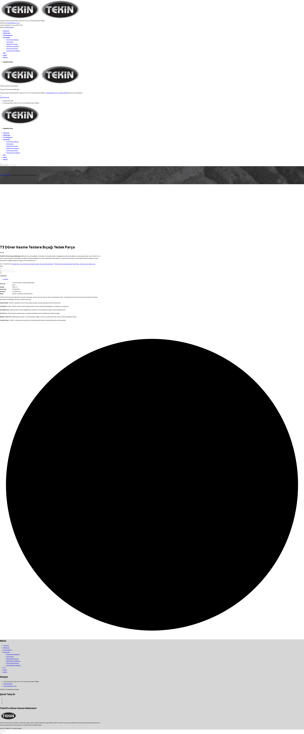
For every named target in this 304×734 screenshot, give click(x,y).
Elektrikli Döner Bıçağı (12, 44)
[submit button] (15, 165)
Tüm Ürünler (23, 264)
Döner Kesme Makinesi (12, 40)
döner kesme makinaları (46, 264)
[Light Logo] (60, 18)
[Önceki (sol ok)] (0, 733)
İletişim (5, 57)
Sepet (5, 55)
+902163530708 (7, 684)
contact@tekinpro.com (13, 23)
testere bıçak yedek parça (87, 264)
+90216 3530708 (8, 27)
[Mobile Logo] (20, 124)
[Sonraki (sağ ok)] (2, 733)
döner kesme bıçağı (33, 264)
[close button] (0, 163)
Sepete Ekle (3, 275)
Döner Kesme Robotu (12, 48)
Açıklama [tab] (5, 279)
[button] (0, 95)
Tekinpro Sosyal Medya (75, 93)
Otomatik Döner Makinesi (13, 51)
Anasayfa (6, 31)
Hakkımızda (6, 33)
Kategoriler (6, 37)
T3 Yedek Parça (15, 264)
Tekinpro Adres (4, 93)
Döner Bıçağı (9, 42)
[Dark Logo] (20, 18)
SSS (4, 53)
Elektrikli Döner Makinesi (12, 46)
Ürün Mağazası (7, 35)
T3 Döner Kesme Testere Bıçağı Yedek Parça (66, 264)
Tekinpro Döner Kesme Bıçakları (9, 86)
